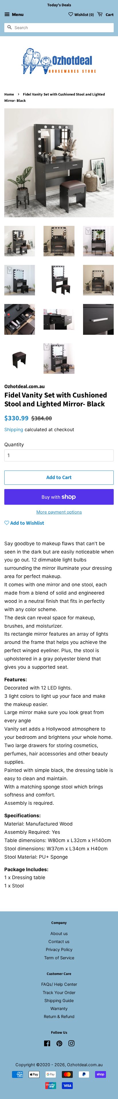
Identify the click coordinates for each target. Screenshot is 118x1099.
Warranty (59, 1008)
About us (59, 933)
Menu (17, 14)
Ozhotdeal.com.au (85, 1064)
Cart (109, 15)
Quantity (14, 444)
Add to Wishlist (26, 523)
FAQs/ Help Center (59, 984)
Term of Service (59, 957)
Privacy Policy (59, 949)
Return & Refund (59, 1016)
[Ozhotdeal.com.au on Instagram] (71, 1044)
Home (9, 94)
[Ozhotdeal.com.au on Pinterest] (59, 1044)
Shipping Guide (59, 1000)
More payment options (59, 512)
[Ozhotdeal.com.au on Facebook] (47, 1044)
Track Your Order (59, 992)
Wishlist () (84, 15)
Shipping (13, 429)
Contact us (59, 941)
